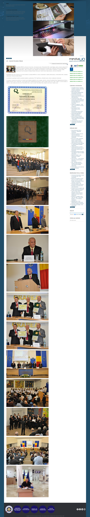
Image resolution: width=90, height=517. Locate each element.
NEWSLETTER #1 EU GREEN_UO (76, 81)
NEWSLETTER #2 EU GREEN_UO (76, 79)
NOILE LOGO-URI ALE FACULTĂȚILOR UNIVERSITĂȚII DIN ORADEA (77, 92)
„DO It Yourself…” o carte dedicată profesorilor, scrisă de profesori (77, 160)
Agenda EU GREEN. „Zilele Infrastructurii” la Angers (76, 156)
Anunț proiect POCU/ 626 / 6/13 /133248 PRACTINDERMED (77, 122)
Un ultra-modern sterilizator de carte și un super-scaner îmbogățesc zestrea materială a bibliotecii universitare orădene (77, 193)
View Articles (9, 58)
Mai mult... (72, 124)
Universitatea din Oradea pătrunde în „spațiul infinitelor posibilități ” (77, 144)
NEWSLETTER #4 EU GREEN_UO (76, 75)
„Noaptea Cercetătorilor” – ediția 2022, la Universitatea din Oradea (77, 105)
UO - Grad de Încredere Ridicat (14, 61)
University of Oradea (77, 203)
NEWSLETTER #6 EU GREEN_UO (76, 71)
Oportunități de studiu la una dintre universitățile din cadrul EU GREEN (77, 152)
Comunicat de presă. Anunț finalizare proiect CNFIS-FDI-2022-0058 (77, 96)
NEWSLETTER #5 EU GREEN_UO (76, 73)
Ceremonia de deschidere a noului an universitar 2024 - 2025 (77, 176)
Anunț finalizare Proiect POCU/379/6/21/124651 (75, 109)
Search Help (78, 214)
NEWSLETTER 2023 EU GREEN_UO (76, 77)
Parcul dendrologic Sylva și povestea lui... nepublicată (76, 131)
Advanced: (72, 214)
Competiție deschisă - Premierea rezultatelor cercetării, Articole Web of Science (77, 89)
